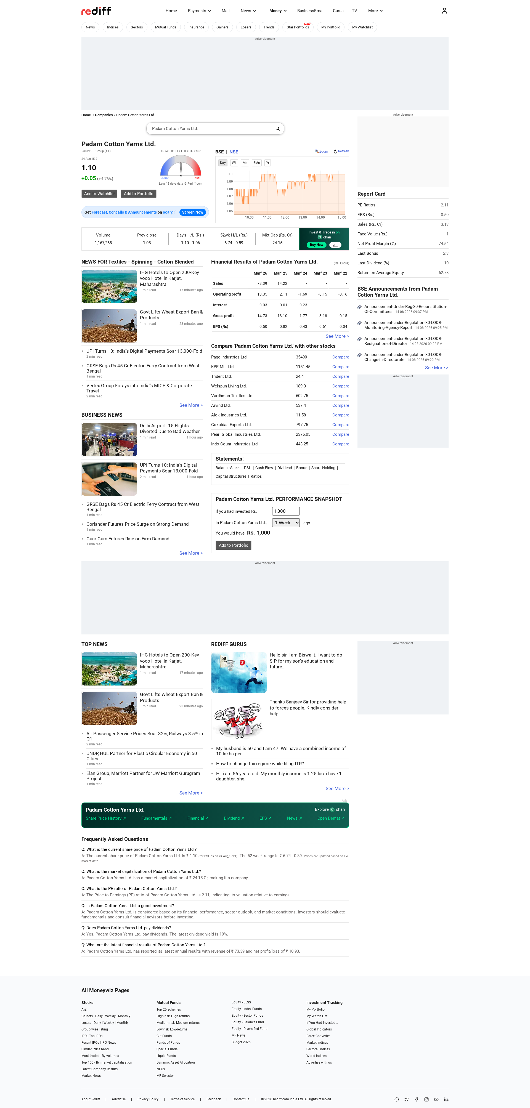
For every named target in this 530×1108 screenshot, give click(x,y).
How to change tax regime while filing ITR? (260, 763)
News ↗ (294, 818)
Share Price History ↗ (106, 818)
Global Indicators (319, 1029)
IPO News (109, 1043)
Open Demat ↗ (331, 818)
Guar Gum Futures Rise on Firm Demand (127, 538)
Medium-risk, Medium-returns (178, 1023)
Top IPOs (95, 1036)
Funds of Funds (168, 1043)
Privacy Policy (147, 1099)
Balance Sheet (228, 468)
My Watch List (316, 1016)
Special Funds (167, 1049)
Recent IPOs (90, 1043)
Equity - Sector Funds (247, 1015)
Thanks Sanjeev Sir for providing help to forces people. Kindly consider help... (308, 707)
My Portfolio (330, 27)
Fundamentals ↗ (156, 818)
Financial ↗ (198, 818)
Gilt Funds (164, 1036)
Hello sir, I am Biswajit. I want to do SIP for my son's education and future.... (306, 660)
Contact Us (241, 1099)
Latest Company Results (99, 1069)
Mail (226, 10)
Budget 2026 (241, 1042)
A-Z (83, 1009)
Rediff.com (281, 1099)
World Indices (316, 1056)
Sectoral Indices (318, 1049)
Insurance (196, 27)
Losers (246, 27)
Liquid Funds (166, 1056)
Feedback (213, 1099)
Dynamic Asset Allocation (176, 1062)
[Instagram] (426, 1099)
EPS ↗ (265, 818)
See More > (191, 405)
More (373, 10)
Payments (197, 10)
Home (171, 10)
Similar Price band (95, 1049)
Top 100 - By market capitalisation (106, 1062)
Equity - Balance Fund (248, 1022)
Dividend (284, 468)
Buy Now (316, 245)
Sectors (137, 27)
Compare (340, 357)
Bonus (301, 468)
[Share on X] (406, 1099)
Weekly (110, 1016)
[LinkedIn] (446, 1099)
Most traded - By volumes (100, 1056)
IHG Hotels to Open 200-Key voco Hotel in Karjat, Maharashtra (169, 278)
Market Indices (317, 1043)
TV (354, 10)
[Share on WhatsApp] (396, 1099)
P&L (247, 468)
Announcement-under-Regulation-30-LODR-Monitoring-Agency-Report (405, 325)
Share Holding (323, 468)
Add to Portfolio (233, 545)
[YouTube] (436, 1099)
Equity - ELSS (241, 1002)
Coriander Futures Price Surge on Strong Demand (137, 524)
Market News (91, 1076)
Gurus (338, 10)
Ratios (256, 476)
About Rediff (90, 1099)
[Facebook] (416, 1099)
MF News (238, 1035)
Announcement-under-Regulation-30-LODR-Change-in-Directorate (403, 357)
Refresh (343, 151)
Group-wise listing (94, 1029)
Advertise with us (319, 1062)
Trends (269, 27)
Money (275, 10)
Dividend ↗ (234, 818)
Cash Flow (264, 468)
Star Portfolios (298, 27)
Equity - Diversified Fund (249, 1029)
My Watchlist (362, 27)
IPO (84, 1036)
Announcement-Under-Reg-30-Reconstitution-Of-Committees (405, 309)
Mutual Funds (165, 27)
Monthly (124, 1016)
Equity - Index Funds (247, 1009)
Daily (99, 1016)
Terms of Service (182, 1099)
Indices (113, 27)
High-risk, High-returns (173, 1016)
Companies (104, 115)
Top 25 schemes (169, 1009)
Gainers (222, 27)
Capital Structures (231, 476)
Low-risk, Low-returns (172, 1029)
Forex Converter (318, 1036)
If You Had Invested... (322, 1023)
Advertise (119, 1099)
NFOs (161, 1069)
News (246, 10)
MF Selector (165, 1076)
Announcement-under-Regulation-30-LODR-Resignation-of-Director (403, 341)
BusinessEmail (311, 10)
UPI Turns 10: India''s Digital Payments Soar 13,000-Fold (144, 351)
